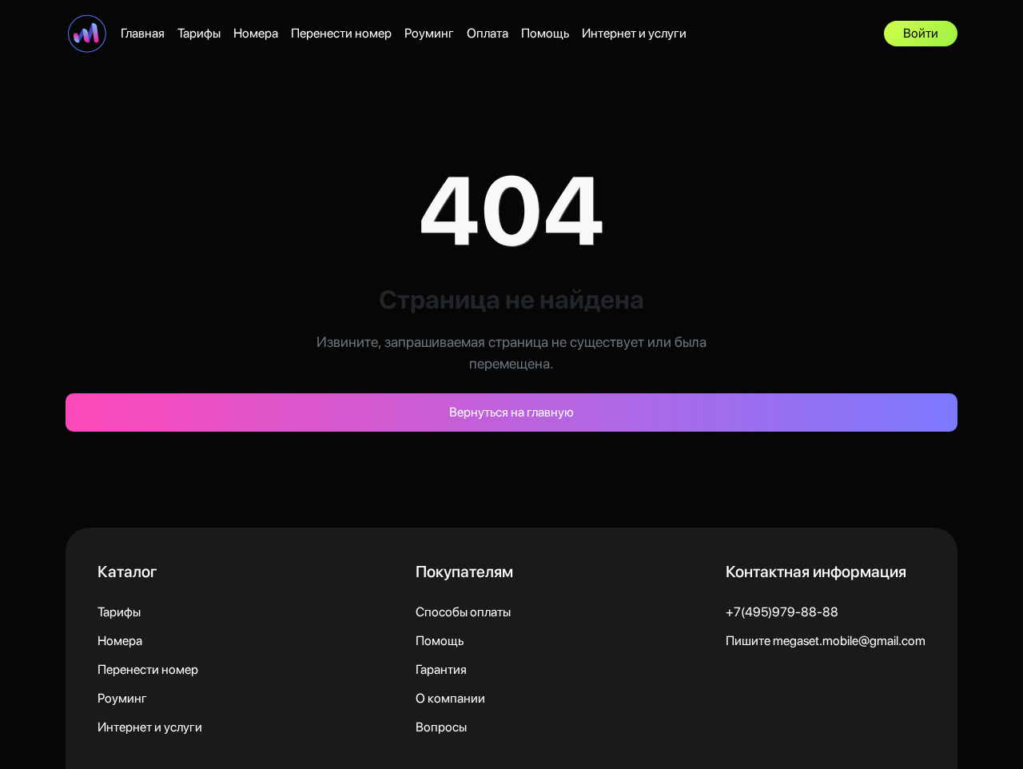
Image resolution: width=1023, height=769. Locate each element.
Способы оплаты (463, 612)
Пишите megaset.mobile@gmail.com (825, 640)
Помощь (545, 33)
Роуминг (429, 33)
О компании (450, 698)
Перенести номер (341, 33)
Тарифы (199, 33)
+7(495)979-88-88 (782, 612)
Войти (920, 33)
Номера (255, 33)
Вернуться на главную (511, 412)
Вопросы (441, 727)
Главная (143, 33)
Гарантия (441, 669)
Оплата (487, 33)
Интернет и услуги (634, 33)
